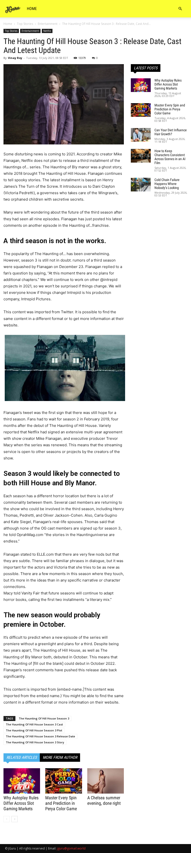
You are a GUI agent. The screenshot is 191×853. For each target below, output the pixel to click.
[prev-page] (6, 819)
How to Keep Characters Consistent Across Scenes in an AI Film (170, 157)
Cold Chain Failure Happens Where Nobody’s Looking (167, 184)
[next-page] (14, 819)
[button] (180, 8)
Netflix (47, 31)
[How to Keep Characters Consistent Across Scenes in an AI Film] (141, 156)
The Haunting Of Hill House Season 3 (44, 718)
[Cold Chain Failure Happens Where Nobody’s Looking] (141, 184)
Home (32, 8)
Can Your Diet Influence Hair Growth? (170, 132)
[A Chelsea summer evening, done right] (105, 780)
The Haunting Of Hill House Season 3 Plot (34, 730)
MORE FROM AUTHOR (60, 757)
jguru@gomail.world (71, 848)
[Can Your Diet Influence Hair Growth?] (141, 135)
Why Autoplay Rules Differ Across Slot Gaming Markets (21, 803)
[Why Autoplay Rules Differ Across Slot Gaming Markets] (21, 780)
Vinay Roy (15, 58)
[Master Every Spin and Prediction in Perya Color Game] (63, 780)
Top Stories (25, 24)
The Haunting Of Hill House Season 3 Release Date (40, 736)
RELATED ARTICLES (21, 757)
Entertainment (47, 24)
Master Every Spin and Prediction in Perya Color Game (61, 803)
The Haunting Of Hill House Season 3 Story (35, 742)
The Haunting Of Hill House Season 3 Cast (34, 724)
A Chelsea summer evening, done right (104, 800)
